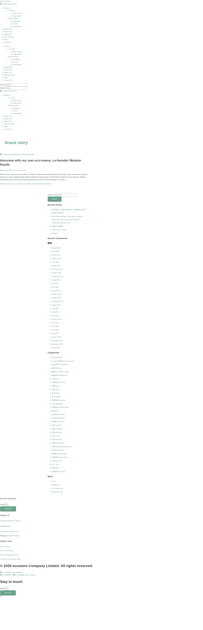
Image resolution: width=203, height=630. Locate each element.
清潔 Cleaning (56, 439)
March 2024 (56, 255)
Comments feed (57, 488)
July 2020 (55, 323)
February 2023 (57, 269)
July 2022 (55, 283)
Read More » (26, 184)
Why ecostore (13, 18)
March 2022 (56, 291)
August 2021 (56, 305)
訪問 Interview (13, 170)
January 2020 (56, 337)
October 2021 (56, 298)
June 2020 (55, 326)
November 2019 (57, 344)
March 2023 (56, 266)
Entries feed (56, 485)
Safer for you (17, 13)
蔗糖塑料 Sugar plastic (60, 457)
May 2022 (55, 287)
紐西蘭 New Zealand (59, 454)
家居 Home (56, 393)
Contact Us (8, 42)
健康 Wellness (57, 368)
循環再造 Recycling (58, 400)
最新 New (55, 411)
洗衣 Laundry (56, 425)
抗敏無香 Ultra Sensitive (60, 407)
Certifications (17, 26)
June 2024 (55, 251)
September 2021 (57, 301)
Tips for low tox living (59, 230)
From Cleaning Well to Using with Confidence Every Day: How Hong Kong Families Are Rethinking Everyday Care (67, 219)
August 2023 (56, 258)
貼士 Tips (55, 464)
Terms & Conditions (7, 551)
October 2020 (56, 319)
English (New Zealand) (14, 572)
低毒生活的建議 (57, 226)
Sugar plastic (17, 16)
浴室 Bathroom (57, 432)
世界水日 (55, 233)
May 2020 (55, 330)
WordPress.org (57, 492)
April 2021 (55, 315)
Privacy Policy (5, 546)
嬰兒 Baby (55, 389)
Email (2, 504)
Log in (54, 481)
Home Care (8, 31)
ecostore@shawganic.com (9, 531)
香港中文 (9, 575)
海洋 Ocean (56, 436)
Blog (5, 39)
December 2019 (57, 340)
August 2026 (56, 248)
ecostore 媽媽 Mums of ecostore (63, 361)
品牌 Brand (4, 170)
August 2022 (56, 280)
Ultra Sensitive (9, 37)
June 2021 (55, 308)
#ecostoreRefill (57, 357)
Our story (11, 11)
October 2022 (56, 273)
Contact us (8, 129)
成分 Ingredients (57, 404)
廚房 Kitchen (56, 397)
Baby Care (8, 29)
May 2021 (55, 312)
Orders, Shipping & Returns (9, 555)
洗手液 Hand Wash (58, 418)
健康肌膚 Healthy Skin (59, 375)
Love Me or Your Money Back (10, 559)
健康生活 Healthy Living (60, 372)
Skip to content (5, 1)
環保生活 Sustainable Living (61, 446)
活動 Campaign (57, 429)
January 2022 (56, 294)
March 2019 (56, 348)
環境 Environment (58, 450)
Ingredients (16, 21)
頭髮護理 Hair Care (58, 471)
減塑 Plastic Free (58, 443)
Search (2, 85)
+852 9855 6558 (13, 536)
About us (7, 8)
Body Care (8, 34)
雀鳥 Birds (55, 468)
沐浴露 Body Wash (58, 414)
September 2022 (57, 276)
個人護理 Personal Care (60, 364)
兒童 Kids (55, 379)
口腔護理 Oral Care (58, 382)
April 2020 (55, 333)
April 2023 (55, 262)
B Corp (15, 24)
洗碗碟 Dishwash (58, 421)
